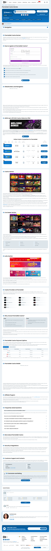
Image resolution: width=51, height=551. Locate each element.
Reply (16, 507)
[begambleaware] (28, 545)
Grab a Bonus (26, 136)
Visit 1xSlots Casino (44, 162)
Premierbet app (5, 204)
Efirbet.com (15, 541)
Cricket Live (38, 2)
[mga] (22, 545)
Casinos (29, 2)
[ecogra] (11, 545)
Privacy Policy (42, 537)
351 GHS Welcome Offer (21, 11)
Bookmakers (14, 2)
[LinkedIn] (8, 539)
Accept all (37, 547)
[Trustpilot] (6, 545)
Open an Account (26, 80)
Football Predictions (34, 536)
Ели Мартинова (9, 23)
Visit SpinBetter (44, 151)
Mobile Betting (25, 2)
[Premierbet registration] (25, 56)
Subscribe (43, 528)
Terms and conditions (43, 536)
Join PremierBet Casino (25, 480)
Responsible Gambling (43, 539)
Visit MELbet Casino (44, 157)
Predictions (19, 2)
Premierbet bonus (30, 130)
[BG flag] (19, 536)
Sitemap (41, 540)
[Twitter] (5, 539)
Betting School (34, 2)
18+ (28, 547)
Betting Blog (33, 540)
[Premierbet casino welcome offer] (25, 124)
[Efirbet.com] (5, 2)
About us (32, 537)
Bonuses (10, 2)
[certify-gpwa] (17, 545)
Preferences (44, 547)
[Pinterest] (7, 539)
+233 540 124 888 (12, 467)
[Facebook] (3, 539)
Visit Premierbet (44, 145)
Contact (32, 539)
